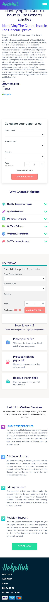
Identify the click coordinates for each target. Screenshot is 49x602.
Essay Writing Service (20, 425)
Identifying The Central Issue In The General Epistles (24, 28)
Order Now (24, 546)
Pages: (6, 303)
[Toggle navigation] (44, 4)
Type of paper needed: (13, 274)
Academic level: (10, 283)
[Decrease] (27, 164)
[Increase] (42, 164)
